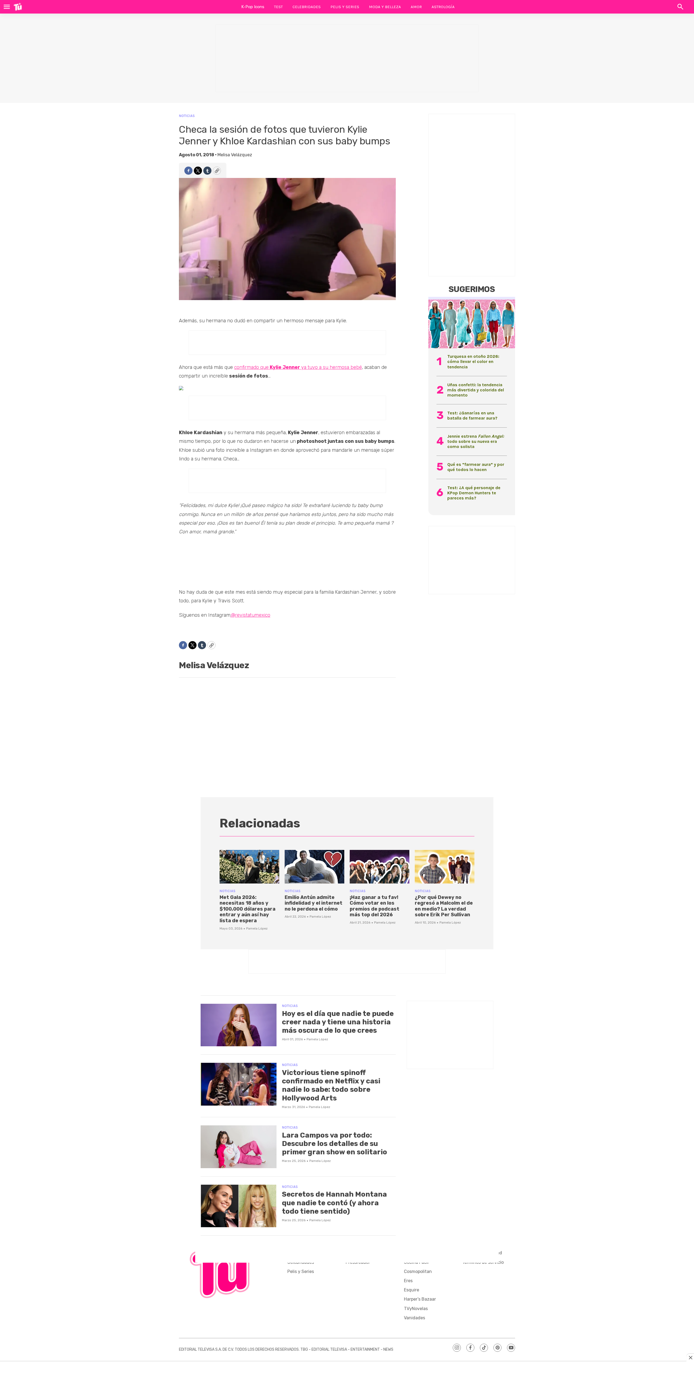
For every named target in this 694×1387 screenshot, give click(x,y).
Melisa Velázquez (234, 154)
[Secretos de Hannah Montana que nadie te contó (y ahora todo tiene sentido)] (239, 1206)
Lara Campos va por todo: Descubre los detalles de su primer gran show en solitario (334, 1143)
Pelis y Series (344, 6)
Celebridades (307, 6)
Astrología (443, 6)
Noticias (187, 116)
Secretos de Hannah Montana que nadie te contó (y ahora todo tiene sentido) (334, 1202)
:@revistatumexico (250, 615)
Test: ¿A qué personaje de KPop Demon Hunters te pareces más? (473, 493)
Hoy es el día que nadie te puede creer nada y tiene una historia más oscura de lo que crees (338, 1022)
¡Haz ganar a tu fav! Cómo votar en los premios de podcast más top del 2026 (374, 906)
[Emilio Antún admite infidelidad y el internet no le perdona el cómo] (314, 866)
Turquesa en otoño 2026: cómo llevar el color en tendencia (473, 361)
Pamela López (257, 928)
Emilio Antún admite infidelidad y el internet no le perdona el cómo (313, 903)
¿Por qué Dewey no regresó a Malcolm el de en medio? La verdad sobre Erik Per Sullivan (444, 906)
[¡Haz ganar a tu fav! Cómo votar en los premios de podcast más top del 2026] (379, 866)
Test (278, 6)
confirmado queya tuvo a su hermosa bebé (298, 367)
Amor (416, 6)
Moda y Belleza (385, 6)
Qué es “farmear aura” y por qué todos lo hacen (475, 467)
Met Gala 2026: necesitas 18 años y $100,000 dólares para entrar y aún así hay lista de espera (247, 909)
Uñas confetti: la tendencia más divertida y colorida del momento (475, 390)
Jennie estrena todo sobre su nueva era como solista (475, 441)
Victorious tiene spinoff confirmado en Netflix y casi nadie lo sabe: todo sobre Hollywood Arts (331, 1085)
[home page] (18, 7)
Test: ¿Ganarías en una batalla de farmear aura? (472, 415)
